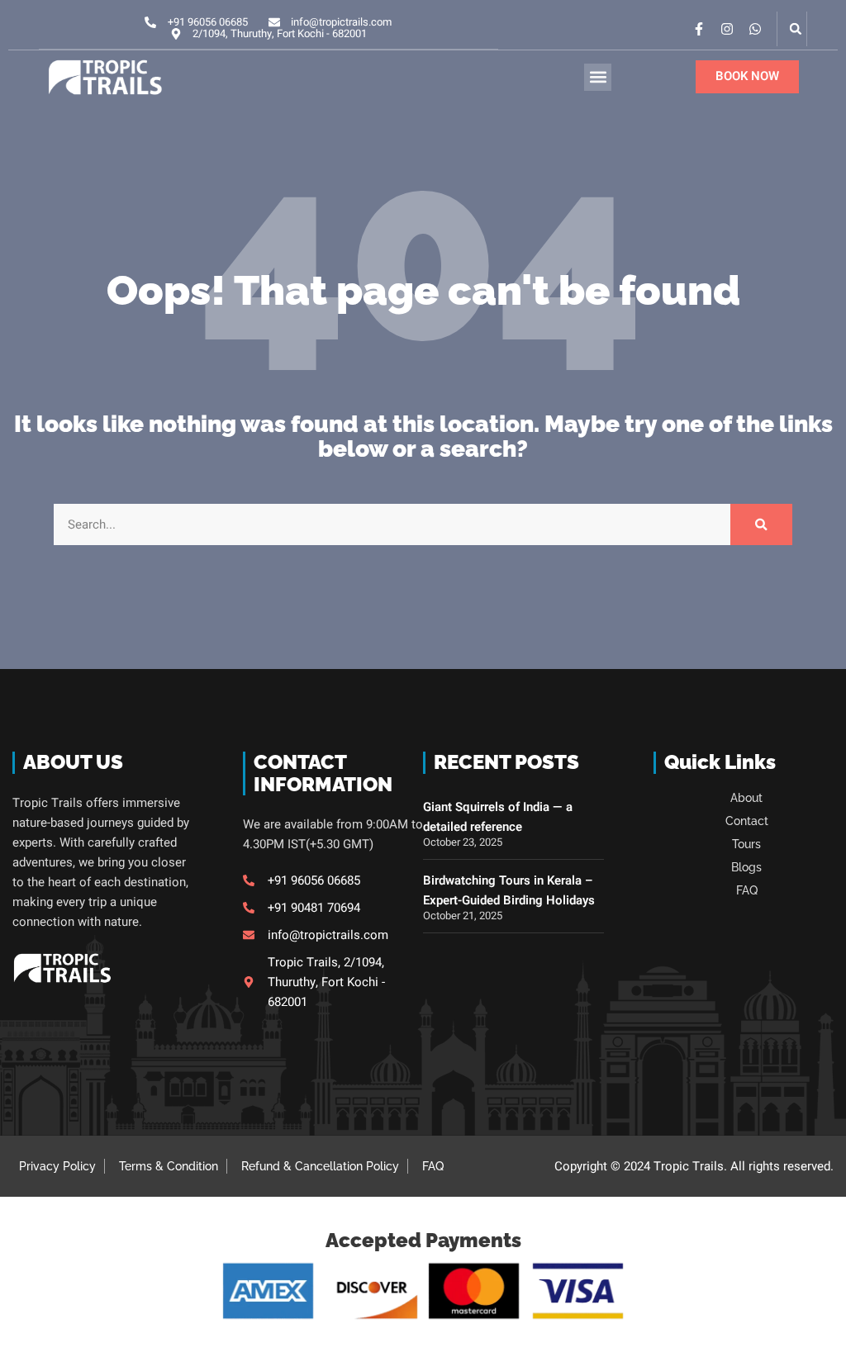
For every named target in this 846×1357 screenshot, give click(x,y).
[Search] (761, 524)
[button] (795, 29)
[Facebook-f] (699, 29)
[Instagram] (727, 29)
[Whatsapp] (755, 29)
